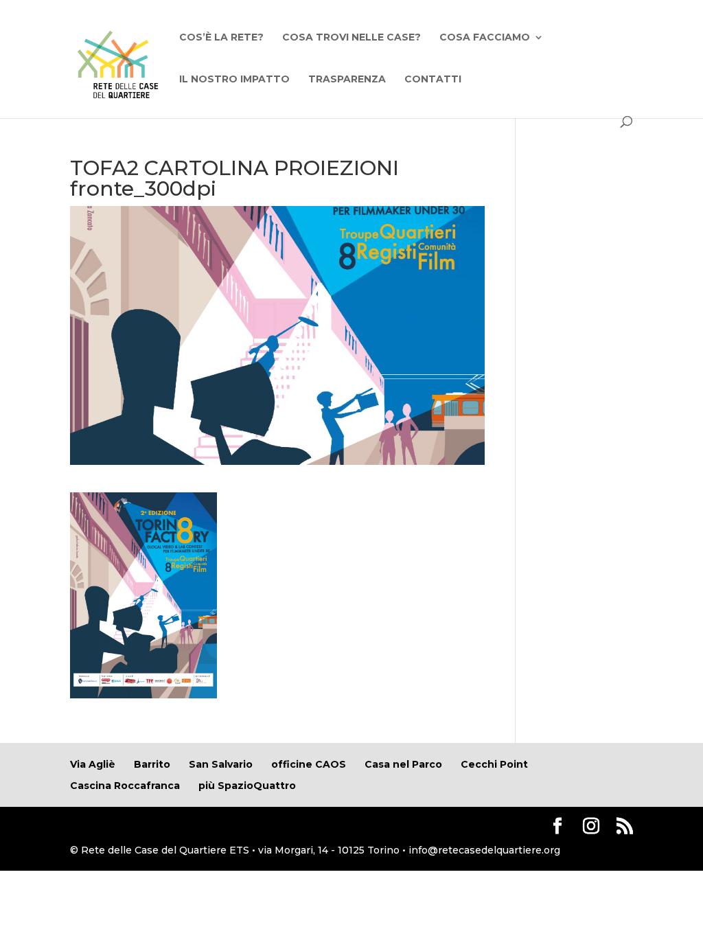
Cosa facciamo (484, 37)
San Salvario (221, 764)
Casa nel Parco (403, 764)
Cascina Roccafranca (125, 785)
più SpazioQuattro (247, 785)
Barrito (152, 764)
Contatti (432, 79)
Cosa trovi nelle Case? (351, 37)
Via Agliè (92, 764)
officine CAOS (308, 764)
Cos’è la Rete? (221, 37)
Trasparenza (347, 79)
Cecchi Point (494, 764)
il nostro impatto (234, 79)
